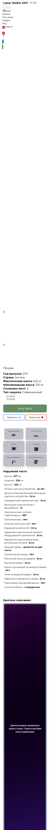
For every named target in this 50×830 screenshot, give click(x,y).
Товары (6, 20)
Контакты (7, 26)
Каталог (6, 14)
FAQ (4, 23)
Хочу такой (25, 408)
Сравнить (12, 417)
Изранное (34, 417)
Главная (6, 11)
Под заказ (7, 17)
